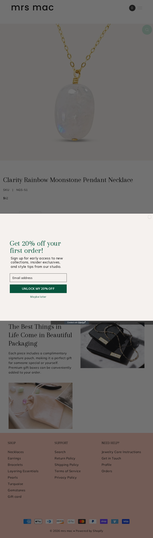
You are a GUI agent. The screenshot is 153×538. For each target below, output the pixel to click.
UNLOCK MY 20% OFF (38, 289)
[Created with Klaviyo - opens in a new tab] (76, 322)
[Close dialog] (149, 217)
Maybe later (38, 297)
